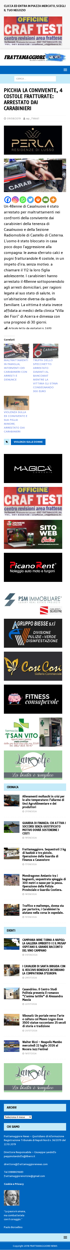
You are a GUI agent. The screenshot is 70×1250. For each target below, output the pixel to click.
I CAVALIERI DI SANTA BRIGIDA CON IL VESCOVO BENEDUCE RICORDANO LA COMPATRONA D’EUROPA (43, 969)
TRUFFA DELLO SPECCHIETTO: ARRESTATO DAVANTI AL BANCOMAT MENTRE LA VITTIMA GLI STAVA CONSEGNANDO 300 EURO (45, 375)
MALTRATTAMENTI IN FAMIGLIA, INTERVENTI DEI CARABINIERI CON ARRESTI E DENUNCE (16, 370)
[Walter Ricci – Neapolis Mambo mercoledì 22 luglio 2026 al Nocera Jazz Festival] (11, 1046)
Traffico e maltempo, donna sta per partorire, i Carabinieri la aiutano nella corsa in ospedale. (43, 909)
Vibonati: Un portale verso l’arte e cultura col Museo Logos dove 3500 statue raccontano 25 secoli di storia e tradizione (44, 1021)
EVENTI (11, 930)
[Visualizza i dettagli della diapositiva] (33, 31)
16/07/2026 (30, 1053)
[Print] (38, 199)
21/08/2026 (31, 811)
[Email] (45, 199)
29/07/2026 (31, 977)
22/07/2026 (31, 1004)
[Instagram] (15, 199)
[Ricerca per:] (35, 78)
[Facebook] (7, 199)
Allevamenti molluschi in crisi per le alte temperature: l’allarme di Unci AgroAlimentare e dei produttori (43, 802)
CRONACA (12, 787)
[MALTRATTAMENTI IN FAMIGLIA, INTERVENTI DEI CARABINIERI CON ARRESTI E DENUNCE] (16, 351)
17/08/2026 (31, 864)
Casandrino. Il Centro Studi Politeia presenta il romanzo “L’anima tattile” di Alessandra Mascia (42, 995)
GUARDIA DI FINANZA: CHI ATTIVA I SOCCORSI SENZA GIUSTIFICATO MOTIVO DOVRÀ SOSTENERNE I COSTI (44, 828)
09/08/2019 (14, 118)
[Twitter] (30, 199)
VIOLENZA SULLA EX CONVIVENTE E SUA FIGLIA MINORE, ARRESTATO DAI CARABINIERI (15, 422)
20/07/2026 (31, 1030)
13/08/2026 (31, 917)
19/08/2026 (31, 837)
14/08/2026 (31, 894)
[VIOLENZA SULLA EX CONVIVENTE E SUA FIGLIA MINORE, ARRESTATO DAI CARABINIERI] (16, 403)
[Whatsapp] (22, 199)
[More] (53, 199)
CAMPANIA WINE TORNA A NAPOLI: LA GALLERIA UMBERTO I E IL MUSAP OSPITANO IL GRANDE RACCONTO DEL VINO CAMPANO (44, 945)
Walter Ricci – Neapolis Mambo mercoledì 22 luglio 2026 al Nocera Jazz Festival (42, 1045)
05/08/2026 (31, 955)
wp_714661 (32, 118)
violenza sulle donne (28, 442)
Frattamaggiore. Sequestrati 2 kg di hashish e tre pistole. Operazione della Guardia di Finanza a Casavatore (44, 855)
